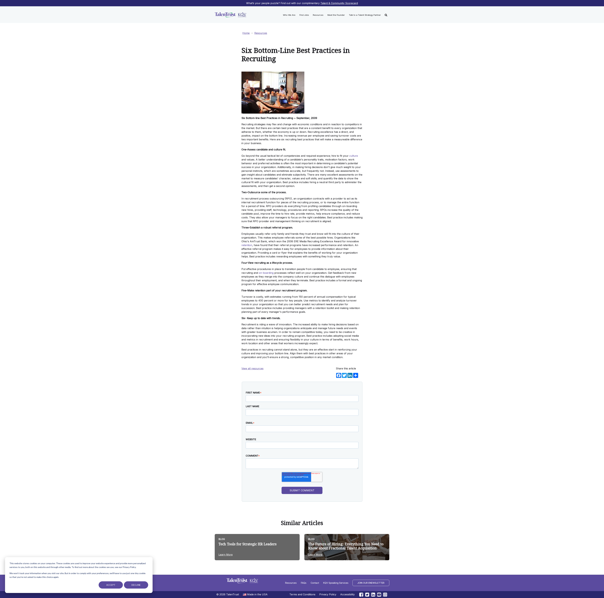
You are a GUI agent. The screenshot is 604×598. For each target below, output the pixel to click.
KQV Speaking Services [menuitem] (335, 582)
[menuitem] (386, 14)
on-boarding (266, 272)
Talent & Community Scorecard (339, 3)
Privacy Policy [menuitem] (327, 594)
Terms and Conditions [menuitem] (302, 594)
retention (246, 245)
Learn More (225, 554)
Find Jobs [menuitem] (304, 15)
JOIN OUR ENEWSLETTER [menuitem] (370, 582)
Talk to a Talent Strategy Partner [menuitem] (365, 15)
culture (353, 155)
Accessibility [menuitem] (347, 594)
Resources (260, 33)
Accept (110, 585)
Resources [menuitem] (318, 15)
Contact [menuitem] (315, 582)
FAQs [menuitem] (303, 582)
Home (246, 33)
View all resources (252, 368)
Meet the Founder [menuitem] (336, 15)
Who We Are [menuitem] (289, 15)
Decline (136, 585)
